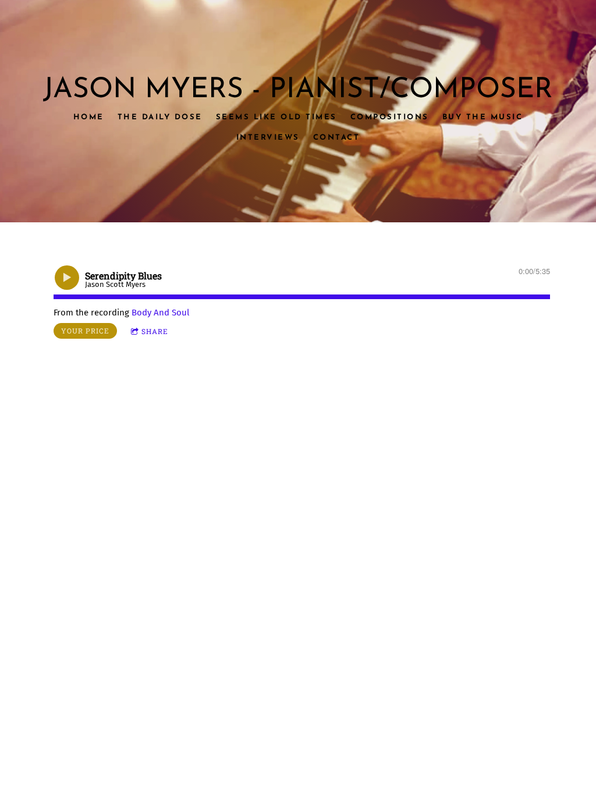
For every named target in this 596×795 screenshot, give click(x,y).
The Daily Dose (160, 116)
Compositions (389, 116)
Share (154, 331)
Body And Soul (160, 312)
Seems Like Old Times (276, 116)
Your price (85, 330)
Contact (336, 137)
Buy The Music (482, 116)
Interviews (268, 137)
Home (88, 116)
